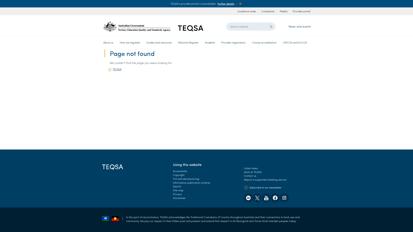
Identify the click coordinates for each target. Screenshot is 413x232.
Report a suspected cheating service (265, 179)
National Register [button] (188, 42)
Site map (178, 190)
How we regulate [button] (130, 42)
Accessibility (180, 171)
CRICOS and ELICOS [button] (295, 42)
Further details (225, 3)
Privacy (177, 194)
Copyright (179, 175)
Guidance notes (247, 11)
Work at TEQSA (253, 172)
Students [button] (210, 42)
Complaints (268, 11)
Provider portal (301, 11)
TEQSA (117, 69)
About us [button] (108, 42)
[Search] (271, 27)
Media (283, 11)
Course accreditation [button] (264, 42)
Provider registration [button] (233, 42)
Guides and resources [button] (159, 42)
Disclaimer (179, 198)
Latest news (251, 168)
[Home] (153, 26)
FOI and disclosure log (186, 178)
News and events (300, 26)
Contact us (250, 175)
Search (177, 186)
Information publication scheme (191, 182)
